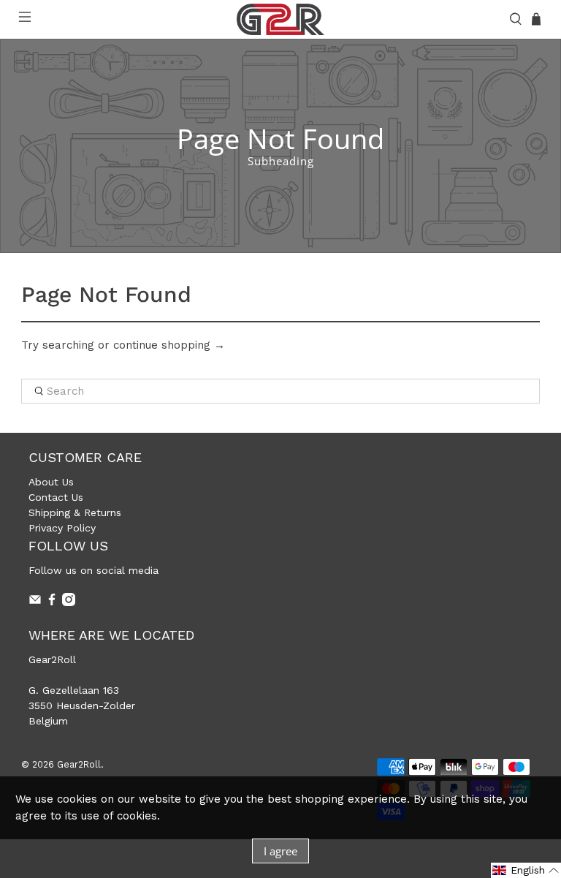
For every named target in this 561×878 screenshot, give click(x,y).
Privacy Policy (62, 528)
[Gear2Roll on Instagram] (68, 602)
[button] (526, 870)
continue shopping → (169, 345)
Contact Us (55, 497)
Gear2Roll (79, 764)
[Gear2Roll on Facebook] (51, 602)
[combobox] (280, 391)
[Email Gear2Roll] (35, 602)
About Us (51, 482)
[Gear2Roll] (280, 19)
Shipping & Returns (74, 512)
